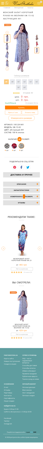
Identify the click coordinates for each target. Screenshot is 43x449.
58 (18, 87)
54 (31, 82)
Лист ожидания (28, 393)
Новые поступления (12, 361)
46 (6, 82)
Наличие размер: (19, 139)
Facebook (7, 418)
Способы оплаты (29, 368)
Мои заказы (27, 390)
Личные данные (28, 387)
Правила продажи (29, 374)
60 (24, 87)
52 (24, 82)
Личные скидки (28, 395)
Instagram (8, 424)
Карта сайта (9, 358)
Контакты (8, 395)
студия (31, 432)
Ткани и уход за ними (30, 379)
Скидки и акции (10, 364)
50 (18, 82)
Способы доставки (29, 365)
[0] (38, 3)
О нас (6, 387)
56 (37, 82)
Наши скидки (9, 401)
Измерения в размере (21, 118)
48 (12, 82)
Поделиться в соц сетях (21, 161)
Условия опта (31, 103)
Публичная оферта (29, 376)
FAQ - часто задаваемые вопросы (27, 360)
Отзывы (7, 390)
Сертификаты (9, 398)
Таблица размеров (21, 76)
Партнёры (8, 393)
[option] (21, 47)
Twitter (7, 421)
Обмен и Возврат (29, 371)
